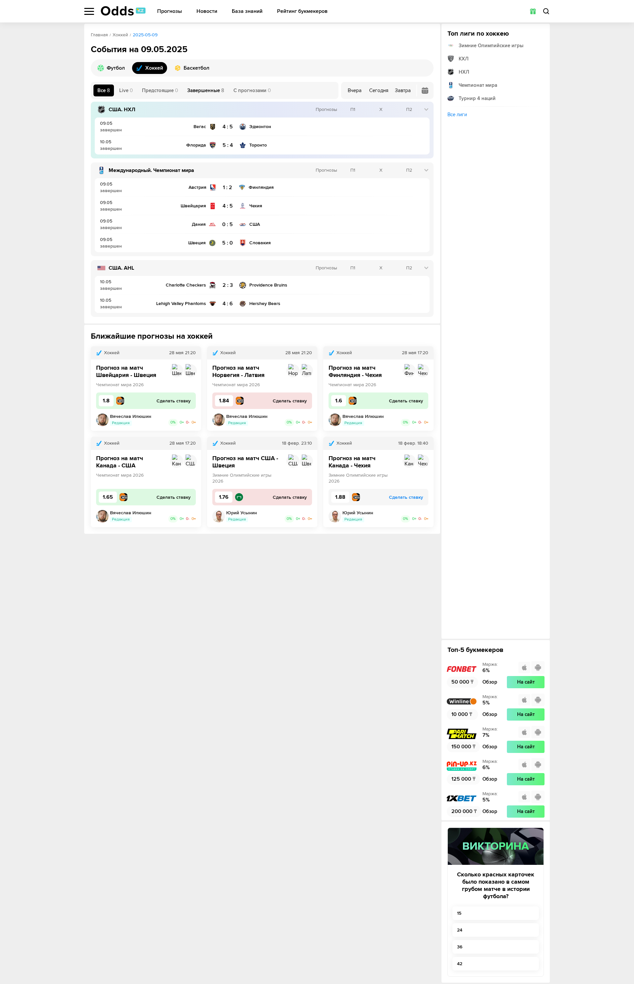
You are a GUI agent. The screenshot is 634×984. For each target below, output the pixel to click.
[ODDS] (123, 11)
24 (459, 930)
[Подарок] (533, 11)
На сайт (526, 682)
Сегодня (378, 90)
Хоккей (120, 35)
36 (459, 947)
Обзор (489, 682)
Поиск (546, 11)
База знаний (247, 11)
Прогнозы (169, 11)
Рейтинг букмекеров (302, 11)
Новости (206, 11)
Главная (99, 35)
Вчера (355, 90)
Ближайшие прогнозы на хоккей (152, 336)
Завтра (403, 90)
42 (459, 964)
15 (459, 913)
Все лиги (457, 115)
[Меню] (89, 11)
